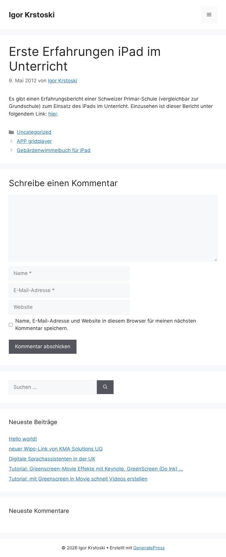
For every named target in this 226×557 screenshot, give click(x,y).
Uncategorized (34, 132)
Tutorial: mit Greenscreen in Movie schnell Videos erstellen (78, 479)
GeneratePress (149, 548)
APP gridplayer (34, 141)
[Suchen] (105, 387)
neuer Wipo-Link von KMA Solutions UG (56, 449)
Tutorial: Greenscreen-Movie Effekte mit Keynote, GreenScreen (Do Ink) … (96, 469)
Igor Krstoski (32, 14)
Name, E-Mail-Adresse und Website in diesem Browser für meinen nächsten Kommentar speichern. (105, 324)
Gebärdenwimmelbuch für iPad (54, 150)
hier (52, 114)
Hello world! (23, 439)
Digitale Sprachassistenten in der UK (52, 459)
